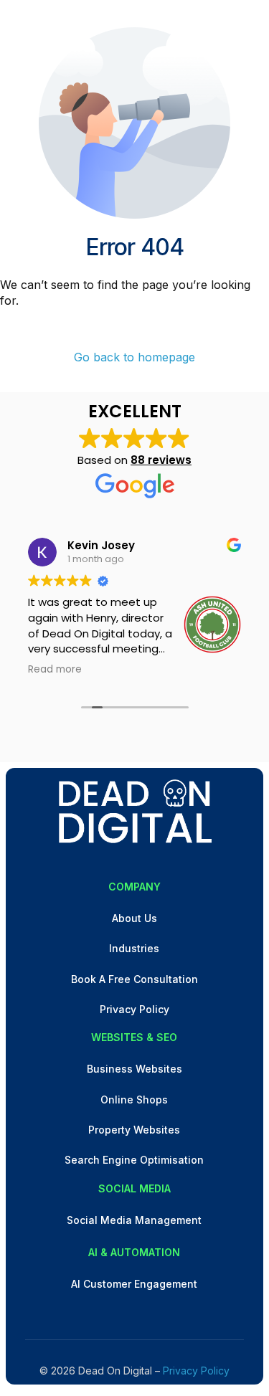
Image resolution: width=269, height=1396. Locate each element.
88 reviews (161, 459)
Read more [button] (55, 669)
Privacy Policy (196, 1370)
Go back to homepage (134, 357)
